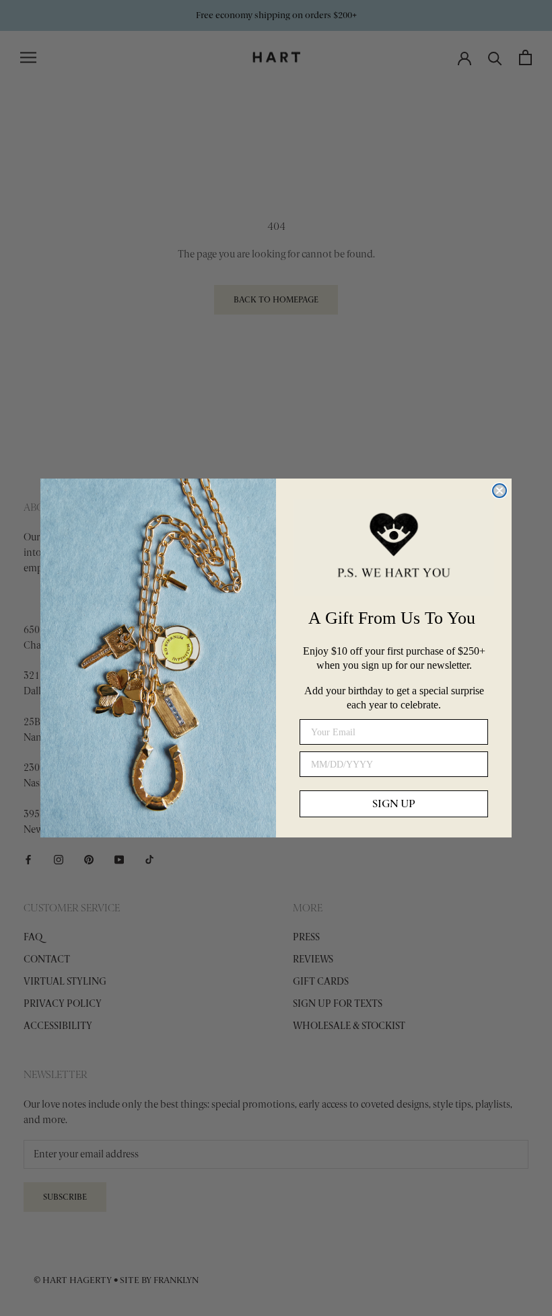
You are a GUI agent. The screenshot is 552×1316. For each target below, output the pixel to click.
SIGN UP (393, 803)
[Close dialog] (499, 490)
